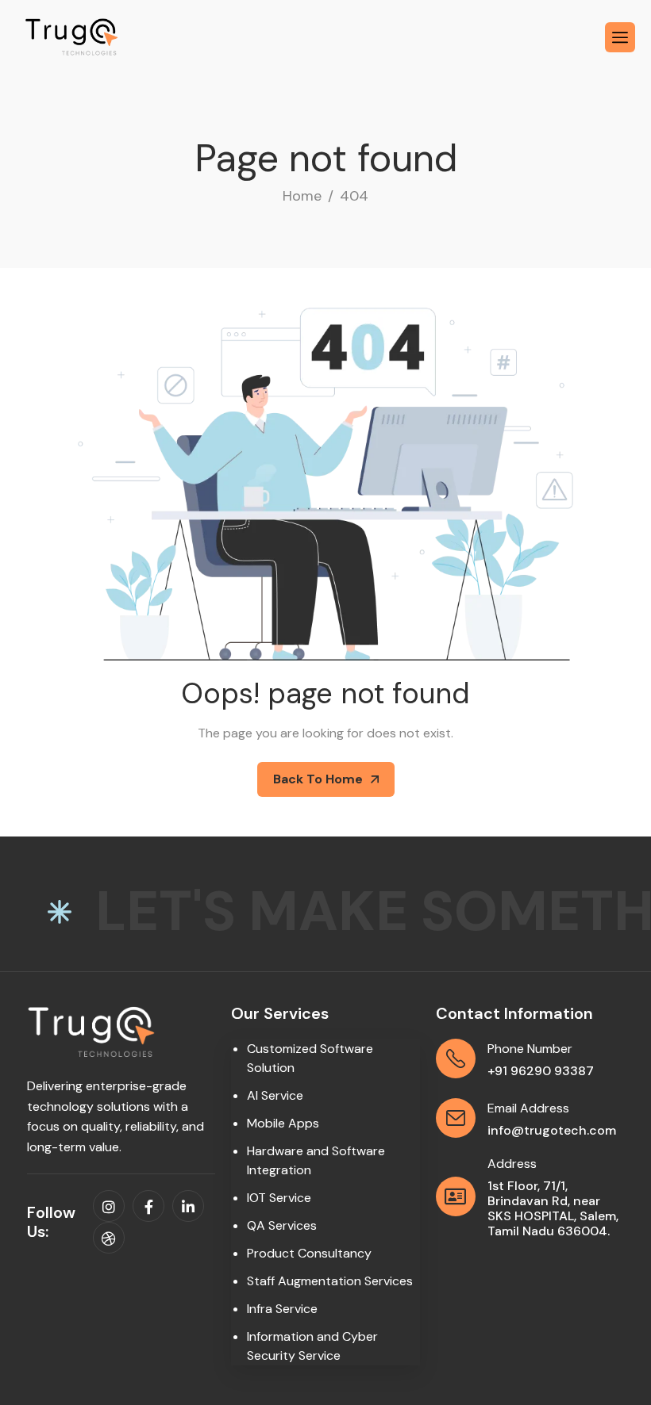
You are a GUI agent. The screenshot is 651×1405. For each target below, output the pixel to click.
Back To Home (318, 779)
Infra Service (282, 1308)
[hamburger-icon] (620, 37)
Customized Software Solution (310, 1058)
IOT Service (279, 1197)
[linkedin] (188, 1206)
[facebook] (148, 1206)
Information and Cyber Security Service (312, 1346)
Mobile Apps (283, 1123)
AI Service (275, 1095)
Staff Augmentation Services (330, 1281)
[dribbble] (109, 1238)
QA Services (282, 1225)
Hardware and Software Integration (316, 1160)
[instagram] (109, 1206)
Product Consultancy (309, 1253)
